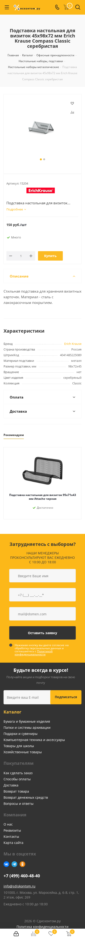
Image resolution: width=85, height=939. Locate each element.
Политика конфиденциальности (42, 926)
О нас (8, 824)
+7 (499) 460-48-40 (22, 876)
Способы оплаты (17, 779)
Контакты (11, 836)
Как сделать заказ (18, 773)
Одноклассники (22, 864)
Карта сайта (13, 842)
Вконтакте (6, 864)
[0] (33, 934)
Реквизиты (12, 830)
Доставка (11, 785)
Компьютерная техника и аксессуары (34, 739)
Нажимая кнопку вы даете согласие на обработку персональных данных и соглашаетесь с (42, 650)
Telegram (14, 864)
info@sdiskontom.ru (19, 886)
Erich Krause (72, 344)
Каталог (12, 712)
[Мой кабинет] (16, 934)
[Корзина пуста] (68, 934)
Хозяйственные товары (23, 752)
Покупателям (19, 763)
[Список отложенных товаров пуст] (51, 934)
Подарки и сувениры (21, 733)
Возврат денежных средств (26, 797)
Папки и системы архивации (27, 727)
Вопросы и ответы (19, 803)
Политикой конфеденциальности (34, 652)
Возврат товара (16, 791)
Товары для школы (19, 746)
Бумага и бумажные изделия (27, 721)
